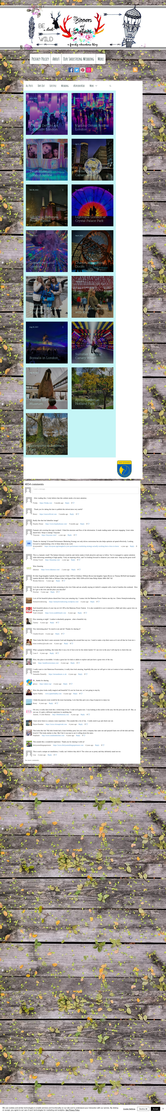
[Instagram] (88, 70)
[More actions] (63, 98)
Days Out (41, 86)
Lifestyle (53, 86)
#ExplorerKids (79, 86)
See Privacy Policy (73, 1110)
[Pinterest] (82, 70)
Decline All (143, 1109)
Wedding (65, 86)
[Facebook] (70, 70)
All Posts (29, 86)
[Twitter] (76, 70)
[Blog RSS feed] (135, 69)
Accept (155, 1109)
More (92, 86)
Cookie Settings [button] (129, 1109)
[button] (110, 86)
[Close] (163, 1109)
